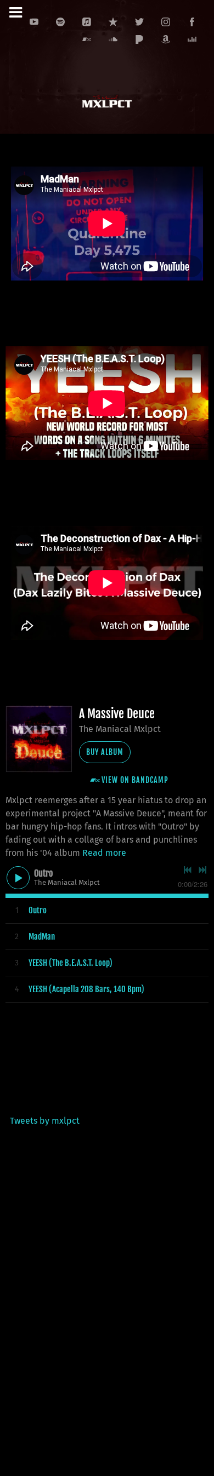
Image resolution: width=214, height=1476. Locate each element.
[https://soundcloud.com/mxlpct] (113, 39)
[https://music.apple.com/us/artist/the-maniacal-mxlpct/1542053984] (86, 22)
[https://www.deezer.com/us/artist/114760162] (192, 39)
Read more (104, 853)
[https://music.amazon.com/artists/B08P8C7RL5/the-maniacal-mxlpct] (165, 39)
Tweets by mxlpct (45, 1120)
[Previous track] (188, 870)
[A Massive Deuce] (38, 739)
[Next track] (202, 870)
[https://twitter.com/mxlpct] (139, 22)
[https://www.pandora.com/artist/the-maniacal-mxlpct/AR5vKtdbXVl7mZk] (139, 39)
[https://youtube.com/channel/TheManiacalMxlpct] (34, 22)
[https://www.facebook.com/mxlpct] (192, 22)
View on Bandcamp (135, 780)
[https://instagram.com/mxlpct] (165, 22)
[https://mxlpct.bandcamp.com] (86, 39)
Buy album (104, 752)
